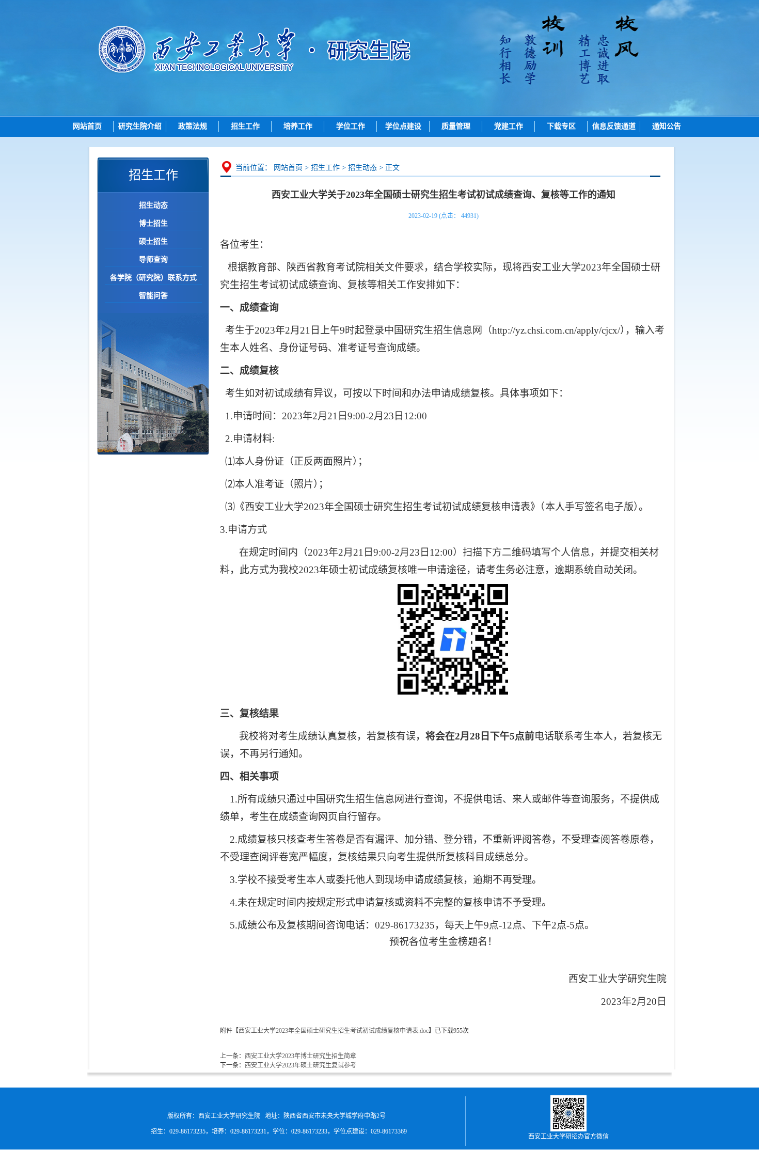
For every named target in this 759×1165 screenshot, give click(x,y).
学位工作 (350, 126)
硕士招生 (153, 241)
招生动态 (153, 205)
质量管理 (455, 126)
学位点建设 (403, 126)
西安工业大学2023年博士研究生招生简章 (300, 1056)
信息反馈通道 (614, 126)
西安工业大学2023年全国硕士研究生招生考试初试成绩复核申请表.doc (334, 1030)
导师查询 (153, 259)
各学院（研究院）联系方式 (153, 277)
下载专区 (561, 126)
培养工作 (297, 126)
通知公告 (666, 126)
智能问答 (153, 296)
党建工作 (508, 126)
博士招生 (153, 223)
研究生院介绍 (140, 126)
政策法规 (192, 126)
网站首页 (87, 126)
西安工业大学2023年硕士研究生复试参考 (300, 1065)
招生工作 (245, 126)
